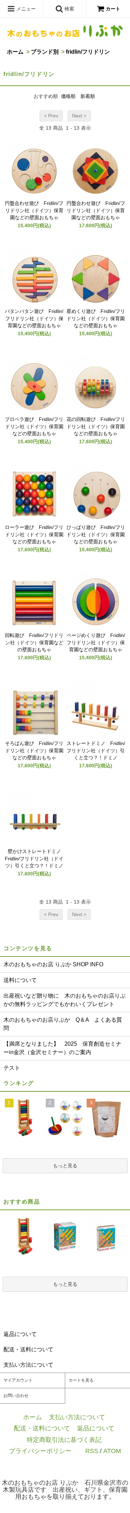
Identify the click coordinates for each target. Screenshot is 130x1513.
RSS (91, 1450)
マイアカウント (18, 1380)
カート (113, 8)
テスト (11, 1068)
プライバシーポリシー (40, 1450)
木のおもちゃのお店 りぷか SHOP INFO (53, 964)
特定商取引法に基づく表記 (64, 1439)
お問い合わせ (15, 1395)
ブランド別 (45, 52)
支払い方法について (77, 1417)
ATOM (112, 1450)
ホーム (15, 52)
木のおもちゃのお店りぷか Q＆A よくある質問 (62, 1024)
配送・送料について (42, 1428)
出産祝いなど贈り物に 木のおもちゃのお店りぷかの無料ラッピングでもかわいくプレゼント (64, 1000)
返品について (95, 1428)
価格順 (68, 96)
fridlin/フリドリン (88, 52)
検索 (68, 8)
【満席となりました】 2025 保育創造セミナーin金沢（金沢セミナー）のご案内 (62, 1048)
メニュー (25, 8)
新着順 (87, 96)
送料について (20, 980)
